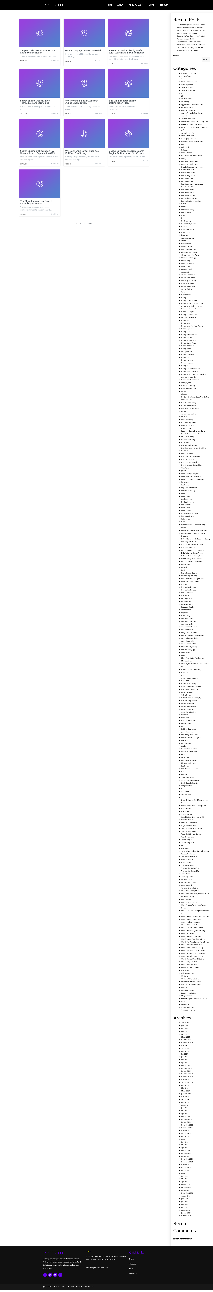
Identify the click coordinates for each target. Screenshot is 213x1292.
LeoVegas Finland (187, 598)
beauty (183, 158)
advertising (185, 102)
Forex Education (187, 454)
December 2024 (187, 1074)
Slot (182, 789)
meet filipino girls (187, 641)
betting (183, 207)
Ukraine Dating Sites (188, 882)
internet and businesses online (192, 544)
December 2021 (187, 1159)
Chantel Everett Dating (189, 249)
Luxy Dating (185, 615)
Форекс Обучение (188, 1010)
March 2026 (185, 1037)
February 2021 (186, 1187)
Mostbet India (186, 661)
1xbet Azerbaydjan (188, 90)
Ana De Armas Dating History (192, 113)
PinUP (183, 726)
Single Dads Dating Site (189, 783)
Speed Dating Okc (187, 820)
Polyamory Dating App (189, 735)
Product (184, 746)
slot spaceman (186, 794)
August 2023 (185, 1102)
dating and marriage (188, 317)
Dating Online (186, 349)
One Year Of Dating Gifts (190, 689)
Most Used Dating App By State (192, 658)
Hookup (184, 493)
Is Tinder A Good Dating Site (191, 556)
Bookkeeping (186, 221)
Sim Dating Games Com (190, 780)
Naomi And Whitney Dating (191, 669)
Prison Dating (186, 743)
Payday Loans (186, 723)
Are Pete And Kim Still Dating (191, 124)
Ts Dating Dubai (187, 877)
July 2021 (184, 1173)
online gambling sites (188, 706)
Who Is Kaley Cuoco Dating (191, 936)
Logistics (184, 613)
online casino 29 (187, 692)
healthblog (185, 482)
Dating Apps (185, 323)
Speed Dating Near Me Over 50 (192, 817)
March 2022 (185, 1150)
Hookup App (185, 496)
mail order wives (187, 630)
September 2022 (187, 1133)
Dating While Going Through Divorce (194, 374)
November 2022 (187, 1128)
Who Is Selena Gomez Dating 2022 (194, 953)
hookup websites (187, 516)
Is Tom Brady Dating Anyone (191, 559)
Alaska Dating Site (187, 107)
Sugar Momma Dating (189, 825)
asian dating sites (187, 136)
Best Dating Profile (188, 175)
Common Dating (187, 269)
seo (182, 771)
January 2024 (186, 1094)
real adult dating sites (189, 752)
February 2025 (186, 1068)
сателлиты (185, 1004)
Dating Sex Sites (187, 360)
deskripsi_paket (186, 383)
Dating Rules (185, 357)
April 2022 (184, 1148)
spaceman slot (186, 814)
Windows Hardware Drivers (191, 982)
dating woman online (188, 377)
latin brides (185, 584)
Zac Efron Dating (187, 990)
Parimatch (185, 718)
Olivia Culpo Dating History (191, 686)
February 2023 (186, 1119)
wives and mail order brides (191, 984)
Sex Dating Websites (188, 777)
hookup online (186, 505)
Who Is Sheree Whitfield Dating (192, 959)
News (183, 675)
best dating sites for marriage (192, 184)
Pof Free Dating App (188, 729)
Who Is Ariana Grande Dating (191, 919)
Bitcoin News (186, 212)
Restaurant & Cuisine (189, 760)
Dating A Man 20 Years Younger (192, 303)
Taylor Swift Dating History (191, 834)
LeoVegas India (186, 601)
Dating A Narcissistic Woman (191, 306)
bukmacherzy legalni (188, 224)
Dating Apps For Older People (192, 326)
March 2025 (185, 1065)
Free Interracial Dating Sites (191, 465)
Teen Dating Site (187, 840)
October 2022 (186, 1131)
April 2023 (184, 1114)
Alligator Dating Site (188, 110)
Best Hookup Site (187, 192)
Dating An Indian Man (189, 315)
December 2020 (187, 1193)
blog (182, 218)
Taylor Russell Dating (188, 831)
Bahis (183, 144)
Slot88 (183, 797)
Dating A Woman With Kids (191, 309)
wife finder (185, 970)
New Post (184, 672)
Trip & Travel (185, 874)
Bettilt (183, 204)
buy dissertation (187, 232)
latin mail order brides (189, 587)
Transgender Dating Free (190, 868)
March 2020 (185, 1210)
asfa (182, 130)
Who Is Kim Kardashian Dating (192, 945)
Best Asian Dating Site (189, 164)
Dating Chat (185, 332)
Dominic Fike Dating (188, 402)
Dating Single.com (187, 363)
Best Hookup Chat (188, 187)
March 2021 (185, 1185)
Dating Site (185, 366)
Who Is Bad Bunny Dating (190, 922)
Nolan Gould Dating (188, 684)
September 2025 (187, 1048)
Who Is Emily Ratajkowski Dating (193, 930)
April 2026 (184, 1034)
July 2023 (184, 1105)
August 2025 (185, 1051)
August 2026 (185, 1023)
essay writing (186, 428)
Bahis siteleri (185, 147)
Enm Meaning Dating (188, 422)
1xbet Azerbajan (187, 87)
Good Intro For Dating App (191, 476)
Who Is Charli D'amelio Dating (192, 928)
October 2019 (186, 1216)
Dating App (185, 320)
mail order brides (187, 624)
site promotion (186, 786)
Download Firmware (188, 405)
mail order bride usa (188, 621)
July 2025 (184, 1054)
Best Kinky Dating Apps (189, 198)
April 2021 (184, 1182)
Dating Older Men (187, 346)
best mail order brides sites (191, 201)
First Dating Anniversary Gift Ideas (193, 448)
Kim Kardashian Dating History (192, 579)
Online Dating (186, 695)
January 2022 (186, 1156)
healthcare (185, 485)
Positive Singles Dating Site (191, 737)
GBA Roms (185, 468)
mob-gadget (185, 652)
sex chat (184, 774)
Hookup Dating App (188, 502)
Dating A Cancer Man (189, 300)
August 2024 (185, 1085)
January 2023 (186, 1122)
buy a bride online (187, 229)
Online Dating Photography (191, 698)
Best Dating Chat (187, 170)
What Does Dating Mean (190, 891)
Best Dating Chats (188, 173)
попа (183, 1001)
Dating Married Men (188, 340)
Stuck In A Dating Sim (189, 823)
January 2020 (186, 1213)
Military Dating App (188, 649)
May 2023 (184, 1111)
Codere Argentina (187, 263)
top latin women (187, 860)
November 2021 (187, 1162)
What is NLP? (186, 899)
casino (183, 241)
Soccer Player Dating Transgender (193, 806)
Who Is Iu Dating (187, 933)
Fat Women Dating (188, 439)
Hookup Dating (186, 499)
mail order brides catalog (190, 627)
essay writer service (188, 425)
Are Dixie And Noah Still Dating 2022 (194, 121)
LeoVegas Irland (187, 604)
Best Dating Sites (187, 181)
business (184, 226)
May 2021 (184, 1179)
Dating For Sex (186, 337)
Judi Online (185, 567)
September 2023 (187, 1099)
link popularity (186, 610)
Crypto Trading (186, 289)
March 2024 (185, 1091)
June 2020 (184, 1201)
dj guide (184, 394)
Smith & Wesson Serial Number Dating (195, 800)
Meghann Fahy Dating (189, 647)
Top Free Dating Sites (189, 857)
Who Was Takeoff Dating (190, 967)
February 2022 (186, 1153)
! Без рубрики (186, 76)
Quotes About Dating (189, 749)
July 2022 (184, 1139)
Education (184, 417)
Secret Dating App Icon (189, 769)
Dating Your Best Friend (190, 380)
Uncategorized (186, 885)
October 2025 (186, 1045)
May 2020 (184, 1204)
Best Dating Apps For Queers (192, 167)
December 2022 (187, 1125)
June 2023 (184, 1108)
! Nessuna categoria (188, 73)
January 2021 (186, 1190)
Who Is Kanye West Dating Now (193, 939)
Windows (184, 976)
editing (183, 411)
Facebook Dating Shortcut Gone (193, 431)
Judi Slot (184, 570)
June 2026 (184, 1028)
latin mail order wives (189, 590)
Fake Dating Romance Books (191, 434)
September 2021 (187, 1167)
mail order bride (187, 618)
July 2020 (184, 1199)
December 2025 (187, 1040)
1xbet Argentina (187, 85)
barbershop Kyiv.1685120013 (191, 155)
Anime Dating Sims (188, 119)
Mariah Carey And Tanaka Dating (193, 635)
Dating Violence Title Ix (189, 371)
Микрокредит (186, 996)
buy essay (184, 235)
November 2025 (187, 1043)
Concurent (185, 272)
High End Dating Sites (189, 488)
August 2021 (185, 1170)
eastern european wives (190, 408)
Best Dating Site (187, 178)
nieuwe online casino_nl (189, 678)
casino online (186, 244)
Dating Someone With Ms (190, 368)
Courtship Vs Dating (188, 280)
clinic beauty (185, 261)
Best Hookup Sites (188, 195)
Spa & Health (186, 808)
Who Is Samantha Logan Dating (193, 950)
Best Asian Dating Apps (189, 161)
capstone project (187, 238)
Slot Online (185, 791)
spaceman (185, 811)
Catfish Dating (186, 246)
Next (90, 223)
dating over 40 (186, 351)
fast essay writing (187, 437)
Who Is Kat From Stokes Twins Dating (195, 942)
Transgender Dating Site (190, 871)
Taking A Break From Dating (191, 828)
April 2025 (184, 1062)
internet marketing (188, 547)
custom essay (186, 295)
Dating (183, 297)
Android (184, 116)
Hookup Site (185, 508)
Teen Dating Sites (187, 842)
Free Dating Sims (187, 459)
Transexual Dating (187, 865)
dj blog (183, 391)
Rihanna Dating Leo (188, 763)
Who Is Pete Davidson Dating (192, 948)
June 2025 (184, 1057)
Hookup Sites (186, 510)
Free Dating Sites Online (190, 462)
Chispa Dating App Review (190, 255)
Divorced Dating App (188, 388)
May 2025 (184, 1060)
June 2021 (184, 1176)
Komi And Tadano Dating (190, 581)
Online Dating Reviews (189, 701)
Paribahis (184, 715)
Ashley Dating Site (187, 133)
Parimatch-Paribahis (188, 720)
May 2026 (184, 1031)
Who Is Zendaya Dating (189, 965)
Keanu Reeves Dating (189, 573)
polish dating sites (187, 732)
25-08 (183, 96)
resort (183, 755)
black (183, 215)
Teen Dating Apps (187, 837)
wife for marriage (187, 973)
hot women (185, 519)
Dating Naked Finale (188, 343)
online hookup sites (188, 709)
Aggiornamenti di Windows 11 (192, 104)
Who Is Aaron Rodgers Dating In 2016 (195, 916)
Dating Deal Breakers (189, 334)
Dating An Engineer (188, 312)
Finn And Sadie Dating (189, 445)
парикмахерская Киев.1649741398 (194, 999)
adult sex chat (186, 99)
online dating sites (187, 703)
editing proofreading (188, 414)
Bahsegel (184, 150)
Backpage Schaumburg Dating (192, 141)
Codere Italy (185, 266)
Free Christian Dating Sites (191, 456)
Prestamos (185, 740)
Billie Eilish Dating (187, 210)
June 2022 (184, 1142)
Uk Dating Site (186, 879)
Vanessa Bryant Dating (189, 888)
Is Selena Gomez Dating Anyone (193, 550)
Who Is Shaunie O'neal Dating (192, 956)
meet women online (188, 644)
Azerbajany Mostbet (188, 139)
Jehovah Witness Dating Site (191, 561)
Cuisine (183, 292)
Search (176, 55)
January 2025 (186, 1071)
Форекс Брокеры (187, 1007)
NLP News (185, 681)
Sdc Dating (185, 766)
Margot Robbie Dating (189, 632)
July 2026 (184, 1025)
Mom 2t (184, 655)
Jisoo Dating (185, 564)
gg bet (183, 471)
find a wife (185, 442)
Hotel (183, 522)
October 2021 (186, 1165)
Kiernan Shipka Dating (189, 576)
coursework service (188, 275)
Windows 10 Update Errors (190, 979)
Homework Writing (188, 490)
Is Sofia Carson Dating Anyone (192, 553)
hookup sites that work (189, 513)
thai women (185, 848)
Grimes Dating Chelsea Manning (192, 479)
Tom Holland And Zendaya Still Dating (195, 851)
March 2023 (185, 1116)
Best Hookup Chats (188, 190)
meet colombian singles (189, 638)
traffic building (186, 862)
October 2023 (186, 1096)
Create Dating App (188, 286)
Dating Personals (187, 354)
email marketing (187, 420)
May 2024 (184, 1088)
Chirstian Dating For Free (190, 252)
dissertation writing (188, 385)
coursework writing (188, 278)
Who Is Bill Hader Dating (190, 925)
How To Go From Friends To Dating (194, 530)
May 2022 (184, 1145)
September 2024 (187, 1082)
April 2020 (184, 1207)
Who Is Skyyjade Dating (189, 962)
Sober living (185, 803)
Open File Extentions (188, 712)
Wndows (184, 987)
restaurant (185, 757)
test (182, 845)
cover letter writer (187, 283)
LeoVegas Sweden (187, 607)
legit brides (185, 595)
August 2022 (185, 1136)
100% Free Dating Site (189, 82)
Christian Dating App (188, 258)
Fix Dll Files (185, 451)
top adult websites (188, 854)
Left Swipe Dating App (189, 593)
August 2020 (185, 1196)
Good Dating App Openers (190, 473)
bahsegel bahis (186, 153)
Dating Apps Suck (187, 329)
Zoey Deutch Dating (188, 993)
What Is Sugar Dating (189, 902)
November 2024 (187, 1077)
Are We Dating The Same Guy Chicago (195, 127)
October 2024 (186, 1079)
